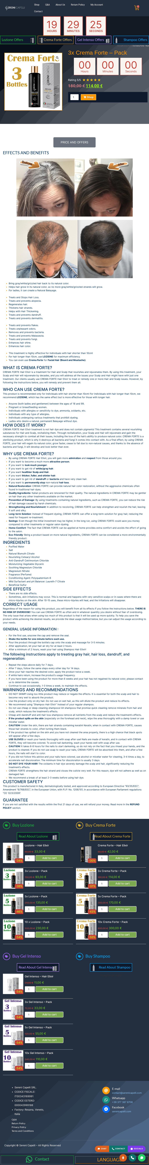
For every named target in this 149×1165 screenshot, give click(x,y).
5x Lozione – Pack (36, 896)
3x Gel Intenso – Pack (38, 1001)
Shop (36, 4)
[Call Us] (132, 1158)
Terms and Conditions (23, 1131)
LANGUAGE (109, 1160)
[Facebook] (106, 1109)
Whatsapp (118, 1098)
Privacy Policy (19, 1127)
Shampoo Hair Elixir (75, 649)
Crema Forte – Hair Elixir (113, 845)
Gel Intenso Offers (90, 40)
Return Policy (78, 4)
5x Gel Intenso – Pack (38, 1027)
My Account (97, 4)
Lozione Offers (12, 40)
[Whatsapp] (106, 1100)
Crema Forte (127, 46)
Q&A (47, 4)
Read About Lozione (33, 836)
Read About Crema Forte (112, 836)
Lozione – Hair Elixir (37, 845)
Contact (38, 11)
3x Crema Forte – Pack (112, 870)
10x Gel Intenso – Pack (39, 1052)
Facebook (118, 1107)
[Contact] (29, 1159)
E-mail (116, 1088)
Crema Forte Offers (58, 40)
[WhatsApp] (142, 1158)
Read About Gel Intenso (36, 967)
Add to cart (49, 858)
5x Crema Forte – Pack (112, 896)
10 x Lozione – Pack (37, 921)
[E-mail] (106, 1090)
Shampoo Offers (135, 40)
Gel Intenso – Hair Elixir (39, 976)
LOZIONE (48, 356)
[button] (57, 57)
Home (119, 46)
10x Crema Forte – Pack (113, 921)
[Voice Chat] (123, 1158)
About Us (60, 4)
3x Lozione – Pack (36, 870)
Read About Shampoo (114, 967)
